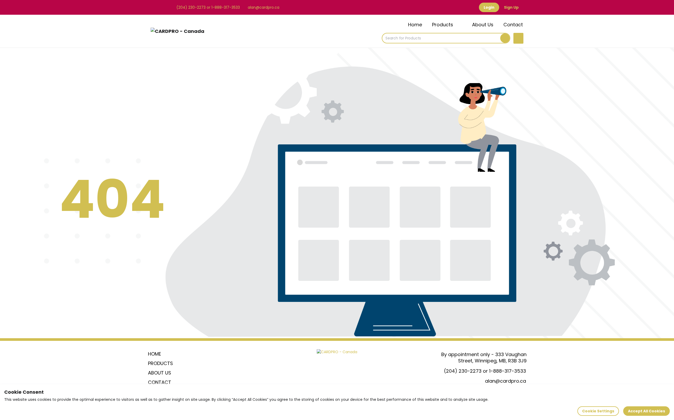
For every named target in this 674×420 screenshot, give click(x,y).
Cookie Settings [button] (598, 411)
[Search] (505, 38)
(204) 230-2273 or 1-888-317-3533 (207, 7)
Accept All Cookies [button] (646, 411)
